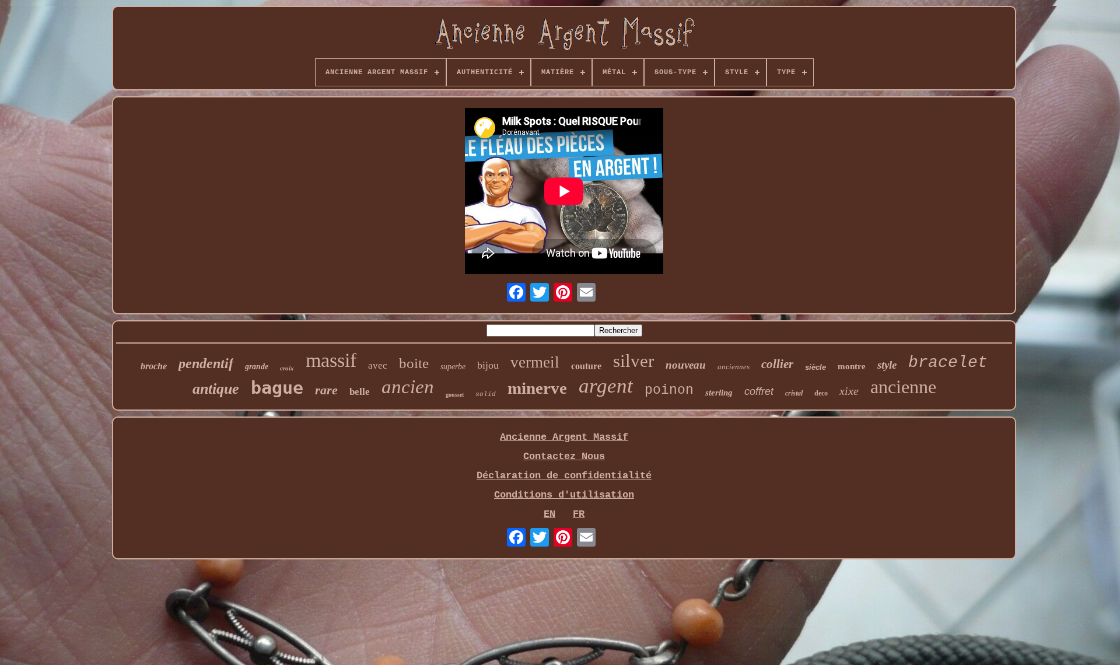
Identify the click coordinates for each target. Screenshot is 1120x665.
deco (821, 393)
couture (586, 366)
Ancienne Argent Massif (564, 437)
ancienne (903, 386)
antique (215, 388)
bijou (488, 365)
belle (359, 391)
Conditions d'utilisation (564, 495)
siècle (815, 367)
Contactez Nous (564, 456)
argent (606, 385)
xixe (849, 390)
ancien (408, 386)
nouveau (686, 365)
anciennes (734, 366)
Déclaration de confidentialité (564, 475)
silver (633, 361)
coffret (759, 391)
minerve (537, 388)
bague (277, 387)
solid (485, 394)
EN (549, 514)
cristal (794, 393)
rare (326, 390)
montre (852, 366)
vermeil (534, 362)
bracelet (948, 363)
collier (777, 364)
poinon (669, 390)
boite (414, 363)
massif (331, 360)
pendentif (205, 363)
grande (256, 366)
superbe (453, 366)
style (887, 365)
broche (154, 366)
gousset (455, 394)
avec (377, 365)
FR (578, 514)
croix (287, 368)
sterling (719, 392)
